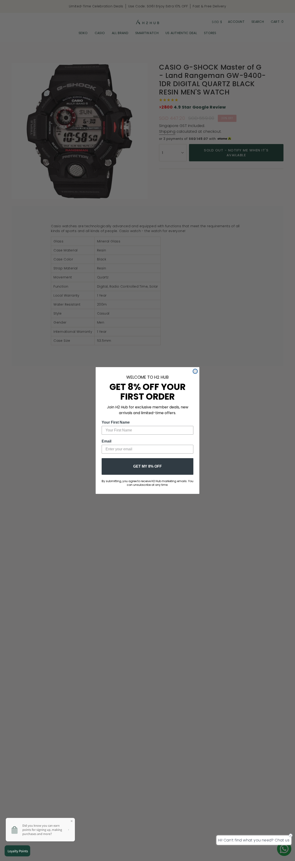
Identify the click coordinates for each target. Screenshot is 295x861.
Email (106, 441)
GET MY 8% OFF (147, 466)
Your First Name (116, 422)
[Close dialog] (195, 371)
